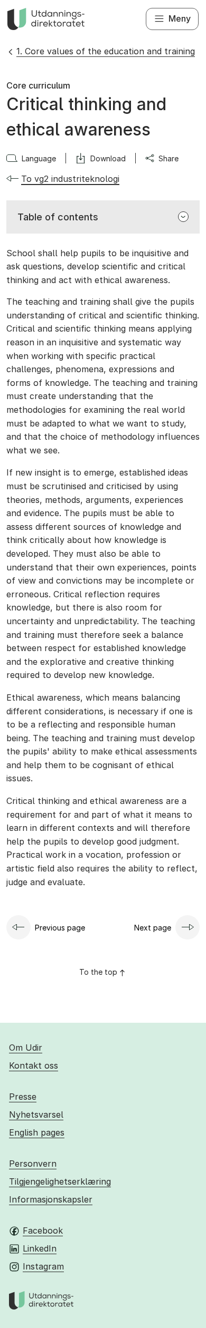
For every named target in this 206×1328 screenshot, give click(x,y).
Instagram (43, 1266)
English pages (36, 1132)
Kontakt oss (33, 1065)
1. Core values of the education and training (105, 51)
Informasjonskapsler (50, 1199)
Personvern (33, 1163)
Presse (22, 1096)
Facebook (43, 1230)
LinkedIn (40, 1248)
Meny (179, 18)
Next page (152, 927)
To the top (98, 971)
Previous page (60, 927)
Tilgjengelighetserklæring (60, 1181)
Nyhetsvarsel (36, 1114)
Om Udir (25, 1047)
